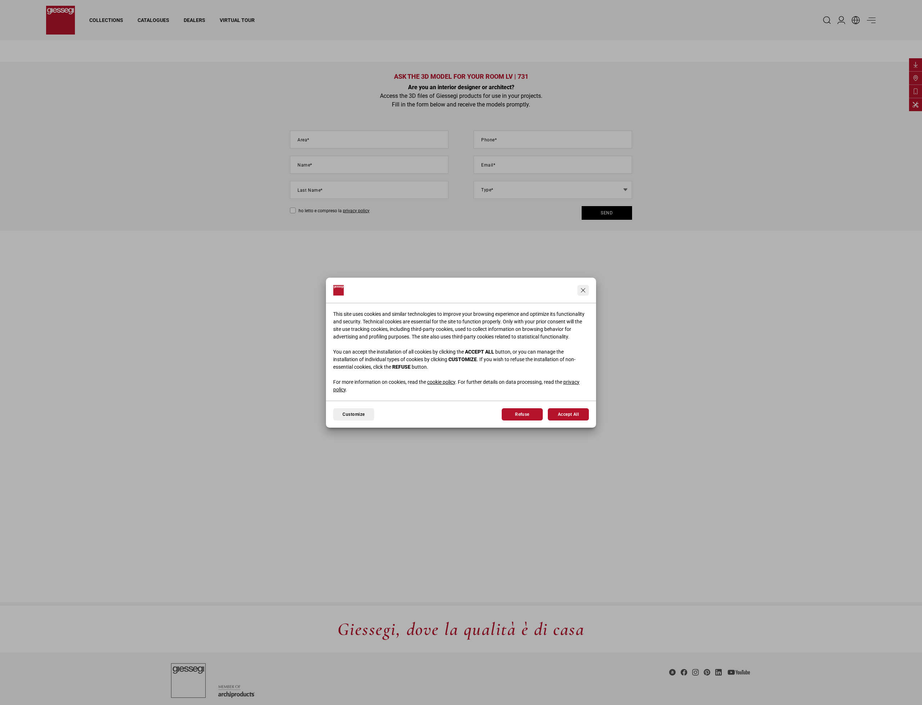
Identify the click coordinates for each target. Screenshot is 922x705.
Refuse (522, 414)
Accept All (568, 414)
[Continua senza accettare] (583, 290)
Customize (353, 414)
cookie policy (441, 382)
